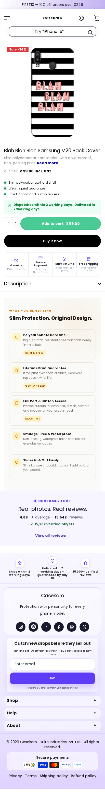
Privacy (15, 775)
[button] (16, 219)
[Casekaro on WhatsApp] (71, 627)
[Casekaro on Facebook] (59, 627)
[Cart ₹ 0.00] (99, 17)
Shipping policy (54, 775)
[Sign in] (84, 18)
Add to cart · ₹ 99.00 (61, 223)
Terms (31, 775)
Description (17, 283)
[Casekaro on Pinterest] (33, 627)
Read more (47, 163)
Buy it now (52, 241)
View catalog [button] (9, 18)
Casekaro (52, 595)
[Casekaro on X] (84, 627)
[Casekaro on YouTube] (46, 627)
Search (90, 32)
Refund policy (83, 775)
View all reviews (52, 535)
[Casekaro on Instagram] (20, 627)
